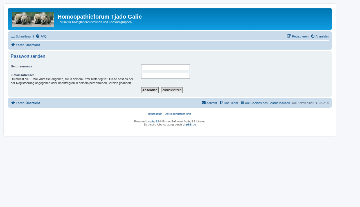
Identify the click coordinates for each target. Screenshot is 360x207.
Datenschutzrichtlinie (178, 113)
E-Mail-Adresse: (22, 75)
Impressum (155, 113)
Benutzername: (22, 66)
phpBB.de (189, 124)
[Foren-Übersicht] (33, 18)
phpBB (154, 121)
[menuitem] (41, 36)
